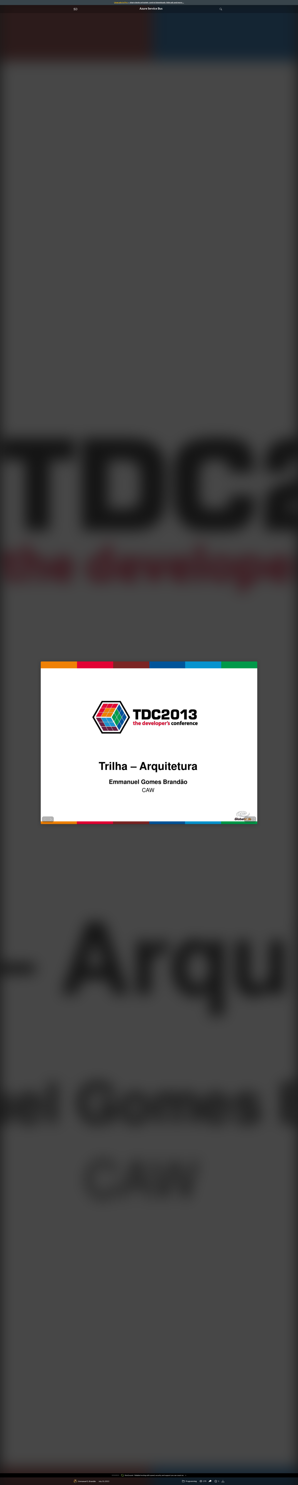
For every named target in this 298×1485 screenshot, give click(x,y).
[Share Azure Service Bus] (210, 1481)
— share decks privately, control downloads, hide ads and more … (149, 2)
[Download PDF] (223, 1481)
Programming (191, 1481)
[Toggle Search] (221, 9)
